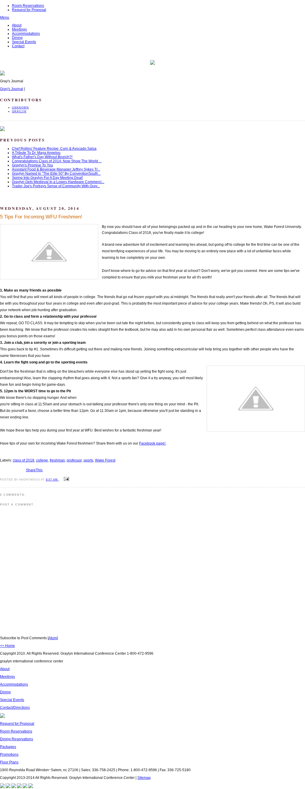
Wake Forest (105, 460)
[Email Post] (65, 479)
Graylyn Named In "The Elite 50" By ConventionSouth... (56, 173)
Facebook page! (152, 443)
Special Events (24, 42)
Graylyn (19, 111)
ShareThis (34, 470)
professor (74, 460)
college (42, 460)
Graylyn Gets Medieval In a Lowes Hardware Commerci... (58, 182)
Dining (17, 38)
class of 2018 (23, 460)
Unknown (20, 107)
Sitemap (144, 778)
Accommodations (26, 34)
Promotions (9, 754)
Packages (8, 747)
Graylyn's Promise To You (32, 165)
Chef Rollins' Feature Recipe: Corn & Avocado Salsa (54, 149)
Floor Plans (9, 762)
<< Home (7, 646)
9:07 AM (52, 479)
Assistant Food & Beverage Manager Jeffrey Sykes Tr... (56, 169)
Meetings (19, 29)
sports (88, 460)
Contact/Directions (15, 707)
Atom (53, 638)
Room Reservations (28, 6)
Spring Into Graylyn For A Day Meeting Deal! (47, 178)
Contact (18, 46)
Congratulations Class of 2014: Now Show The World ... (57, 161)
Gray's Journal (11, 89)
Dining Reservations (16, 739)
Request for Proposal (29, 10)
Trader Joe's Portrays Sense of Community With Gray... (56, 186)
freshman (57, 460)
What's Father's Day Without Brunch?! (42, 157)
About (16, 25)
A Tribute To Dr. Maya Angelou (36, 153)
